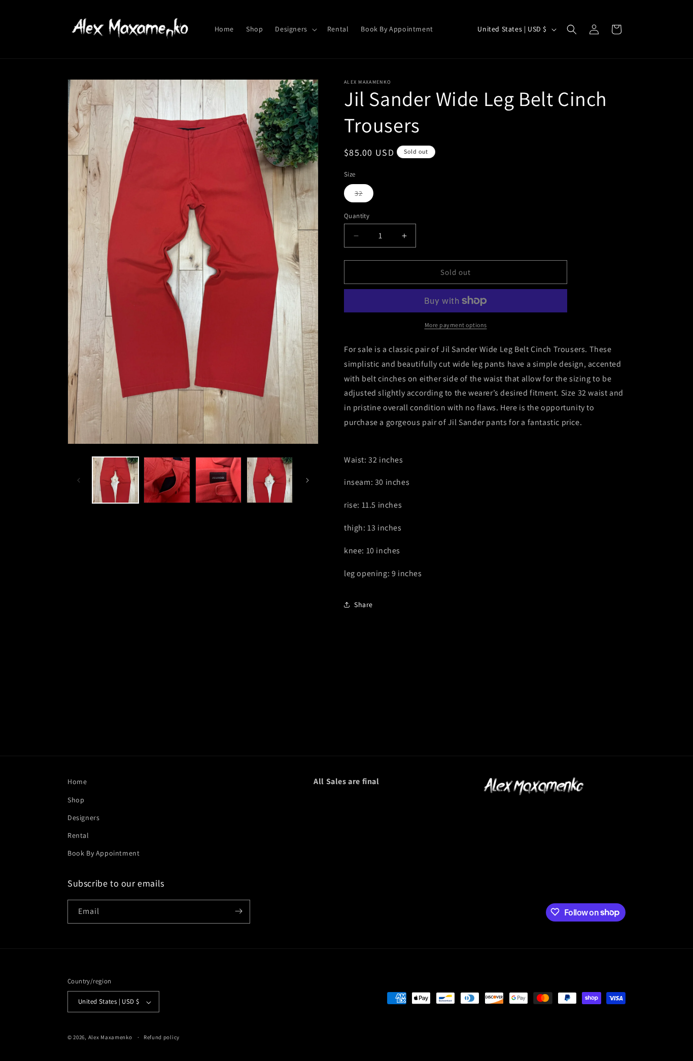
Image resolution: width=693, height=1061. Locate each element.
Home (77, 781)
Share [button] (363, 604)
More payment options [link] (456, 325)
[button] (295, 29)
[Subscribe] (238, 911)
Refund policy (162, 1037)
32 (364, 195)
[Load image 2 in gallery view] (167, 480)
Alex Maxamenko (110, 1037)
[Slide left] (78, 480)
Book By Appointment (103, 853)
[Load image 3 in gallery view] (218, 480)
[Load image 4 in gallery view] (270, 480)
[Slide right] (307, 480)
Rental (78, 834)
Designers (83, 817)
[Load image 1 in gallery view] (115, 480)
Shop (75, 799)
